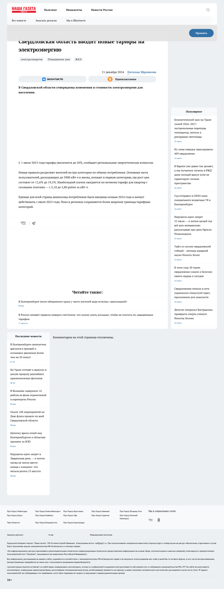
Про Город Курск (14, 515)
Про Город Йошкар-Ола (131, 511)
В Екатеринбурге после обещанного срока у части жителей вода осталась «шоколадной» (73, 303)
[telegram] (34, 223)
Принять (201, 33)
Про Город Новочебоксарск (48, 511)
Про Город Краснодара (73, 522)
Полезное (50, 9)
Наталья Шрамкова (141, 72)
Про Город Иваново (101, 511)
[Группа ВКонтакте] (53, 79)
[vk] (23, 223)
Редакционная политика (101, 535)
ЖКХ (78, 59)
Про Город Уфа (70, 515)
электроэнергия (31, 59)
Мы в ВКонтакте (76, 20)
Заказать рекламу (46, 20)
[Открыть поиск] (208, 10)
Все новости (19, 20)
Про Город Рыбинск (44, 515)
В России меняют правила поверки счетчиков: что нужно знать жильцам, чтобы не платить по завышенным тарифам (86, 318)
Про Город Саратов (100, 515)
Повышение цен (59, 59)
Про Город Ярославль (73, 511)
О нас (51, 535)
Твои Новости (13, 522)
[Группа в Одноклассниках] (122, 79)
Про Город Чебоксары (17, 511)
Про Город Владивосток (46, 522)
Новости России (102, 9)
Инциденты (74, 9)
